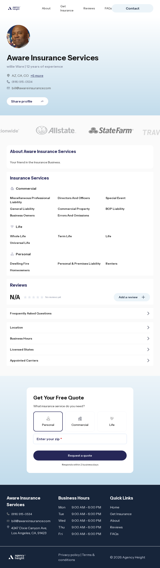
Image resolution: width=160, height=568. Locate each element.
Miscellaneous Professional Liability (30, 200)
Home (114, 507)
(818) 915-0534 (22, 82)
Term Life (65, 236)
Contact (132, 8)
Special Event (115, 198)
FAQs (108, 8)
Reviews (89, 8)
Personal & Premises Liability (79, 263)
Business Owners (22, 215)
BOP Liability (115, 209)
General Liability (22, 209)
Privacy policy (69, 555)
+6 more (36, 75)
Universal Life (20, 243)
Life (108, 236)
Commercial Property (74, 209)
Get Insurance (67, 8)
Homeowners (20, 270)
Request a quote (80, 455)
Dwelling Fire (19, 263)
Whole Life (18, 236)
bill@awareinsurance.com (31, 88)
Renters (111, 263)
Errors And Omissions (73, 215)
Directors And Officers (74, 198)
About (46, 8)
